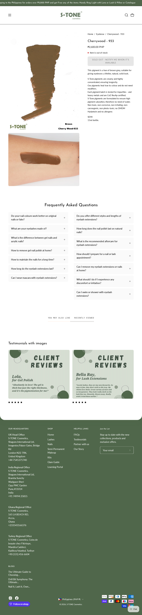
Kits (49, 457)
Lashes (51, 439)
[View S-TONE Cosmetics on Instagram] (10, 598)
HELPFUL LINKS (81, 429)
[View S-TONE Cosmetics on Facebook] (17, 598)
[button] (126, 15)
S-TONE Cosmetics (74, 604)
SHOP (50, 429)
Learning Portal (55, 466)
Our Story (79, 448)
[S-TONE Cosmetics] (71, 15)
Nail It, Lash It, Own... (19, 586)
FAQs (77, 434)
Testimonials (80, 439)
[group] (71, 3)
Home (90, 34)
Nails (50, 444)
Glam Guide (53, 462)
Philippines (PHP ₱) (71, 599)
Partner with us (81, 444)
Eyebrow (100, 34)
